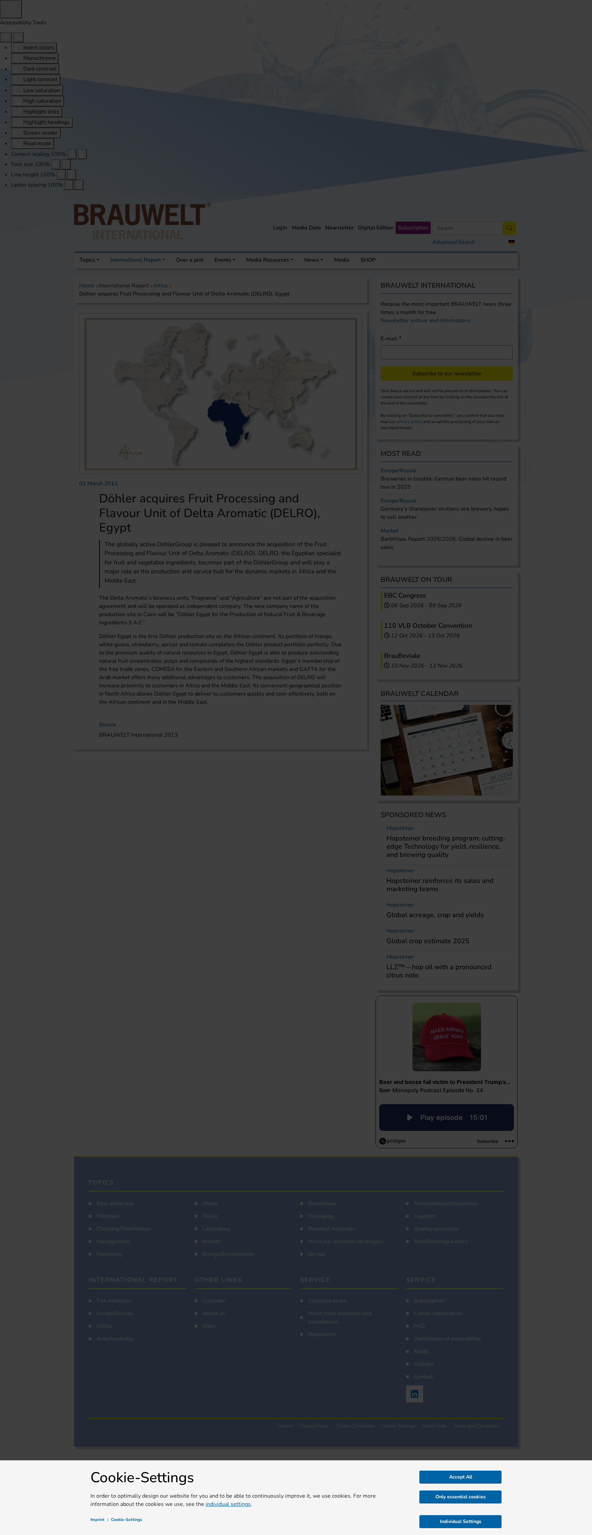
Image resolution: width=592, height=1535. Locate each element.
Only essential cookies (460, 1497)
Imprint (97, 1519)
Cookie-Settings (126, 1519)
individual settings (228, 1504)
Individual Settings (460, 1521)
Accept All (460, 1477)
